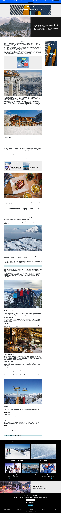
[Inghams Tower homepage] (51, 53)
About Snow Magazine (7, 509)
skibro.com (6, 425)
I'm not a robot (31, 502)
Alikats (29, 103)
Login (55, 509)
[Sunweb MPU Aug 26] (23, 62)
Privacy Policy (19, 509)
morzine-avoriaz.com (7, 412)
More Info (31, 2)
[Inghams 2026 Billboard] (30, 10)
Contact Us (31, 509)
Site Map (43, 509)
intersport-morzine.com (8, 431)
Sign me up (30, 505)
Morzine (20, 98)
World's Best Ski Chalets (16, 435)
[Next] (51, 478)
